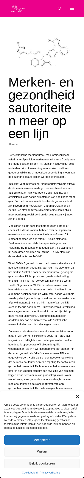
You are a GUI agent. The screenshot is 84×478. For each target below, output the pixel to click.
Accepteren (42, 440)
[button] (77, 396)
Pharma (13, 144)
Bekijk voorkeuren (42, 463)
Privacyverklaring (50, 472)
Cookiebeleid (30, 472)
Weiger (42, 451)
